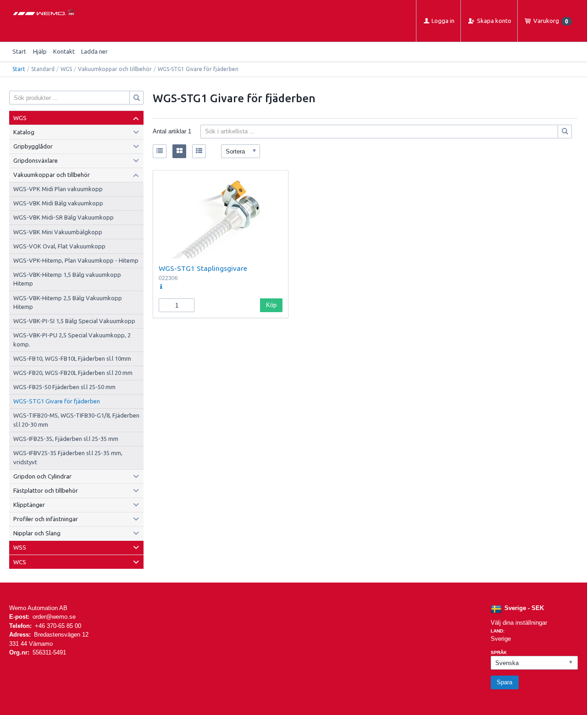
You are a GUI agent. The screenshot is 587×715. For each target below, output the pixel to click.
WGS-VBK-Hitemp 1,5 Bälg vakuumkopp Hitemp (67, 279)
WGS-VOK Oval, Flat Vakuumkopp (59, 246)
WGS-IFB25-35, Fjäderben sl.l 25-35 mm (65, 438)
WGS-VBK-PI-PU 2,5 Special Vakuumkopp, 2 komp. (72, 339)
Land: (497, 630)
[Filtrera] (565, 131)
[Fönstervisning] (179, 151)
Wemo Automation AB (38, 608)
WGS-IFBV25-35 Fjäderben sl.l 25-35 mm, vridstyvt (67, 457)
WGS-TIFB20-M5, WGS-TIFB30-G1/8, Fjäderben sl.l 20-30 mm (76, 420)
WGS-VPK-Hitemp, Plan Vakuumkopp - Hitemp (75, 260)
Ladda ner (94, 51)
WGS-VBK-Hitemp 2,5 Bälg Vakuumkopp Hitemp (67, 302)
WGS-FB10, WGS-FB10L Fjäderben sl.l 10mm (72, 358)
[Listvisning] (159, 151)
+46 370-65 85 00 (58, 625)
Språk (499, 652)
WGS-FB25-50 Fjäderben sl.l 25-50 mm (64, 387)
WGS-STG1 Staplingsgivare (203, 268)
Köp (271, 305)
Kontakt (64, 51)
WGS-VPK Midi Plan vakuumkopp (58, 189)
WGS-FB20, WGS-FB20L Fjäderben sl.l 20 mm (73, 372)
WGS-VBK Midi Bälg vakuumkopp (58, 203)
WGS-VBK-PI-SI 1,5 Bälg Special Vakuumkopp (74, 321)
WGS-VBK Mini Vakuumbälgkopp (57, 232)
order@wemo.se (54, 616)
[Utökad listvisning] (199, 151)
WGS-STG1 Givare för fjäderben (56, 401)
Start (19, 51)
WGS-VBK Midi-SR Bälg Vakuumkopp (63, 217)
